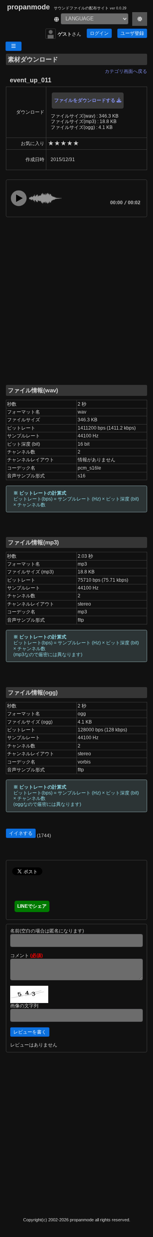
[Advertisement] (76, 300)
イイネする (21, 833)
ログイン (99, 33)
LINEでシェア (32, 906)
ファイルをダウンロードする (85, 100)
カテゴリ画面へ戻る (126, 71)
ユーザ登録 (132, 33)
